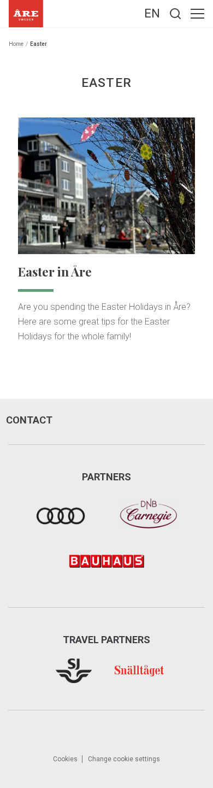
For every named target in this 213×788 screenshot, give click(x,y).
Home (16, 44)
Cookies (65, 759)
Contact (29, 420)
